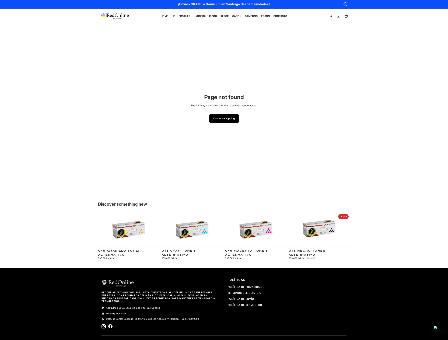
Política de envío (240, 298)
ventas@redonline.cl (117, 313)
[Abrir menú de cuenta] (338, 16)
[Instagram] (104, 326)
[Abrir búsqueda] (331, 16)
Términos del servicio (244, 292)
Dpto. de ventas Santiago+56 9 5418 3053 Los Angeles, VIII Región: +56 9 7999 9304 (152, 318)
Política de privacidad (244, 286)
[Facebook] (110, 326)
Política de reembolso (244, 304)
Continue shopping (224, 118)
